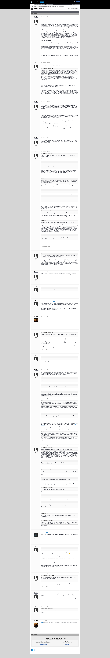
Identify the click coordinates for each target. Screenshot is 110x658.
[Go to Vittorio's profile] (36, 304)
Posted (44, 16)
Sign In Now (66, 644)
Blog (47, 4)
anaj (36, 62)
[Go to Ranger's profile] (32, 9)
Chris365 (36, 316)
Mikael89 (50, 548)
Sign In (74, 1)
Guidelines (37, 4)
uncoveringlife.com (43, 19)
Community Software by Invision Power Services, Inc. (55, 656)
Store (51, 4)
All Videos (42, 4)
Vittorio (36, 300)
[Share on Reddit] (34, 650)
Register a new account (43, 644)
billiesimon (35, 531)
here (45, 33)
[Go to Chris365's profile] (36, 320)
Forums (32, 4)
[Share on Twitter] (32, 650)
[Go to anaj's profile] (36, 66)
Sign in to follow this (71, 8)
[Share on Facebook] (31, 650)
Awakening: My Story (67, 419)
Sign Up (78, 1)
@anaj (54, 301)
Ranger (38, 9)
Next (34, 13)
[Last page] (36, 13)
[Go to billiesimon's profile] (36, 535)
